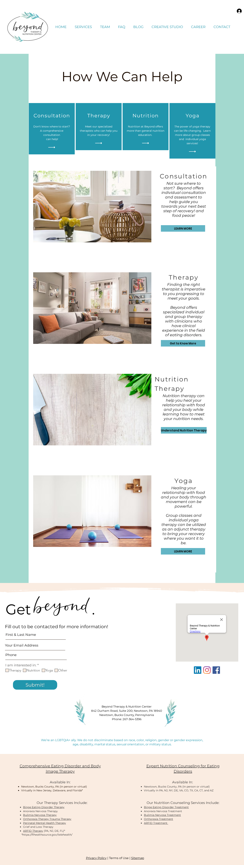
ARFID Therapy (33, 831)
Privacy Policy (96, 858)
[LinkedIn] (197, 670)
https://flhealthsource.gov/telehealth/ (47, 834)
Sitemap (137, 858)
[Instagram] (207, 670)
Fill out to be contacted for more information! (56, 626)
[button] (83, 27)
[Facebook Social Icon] (216, 670)
